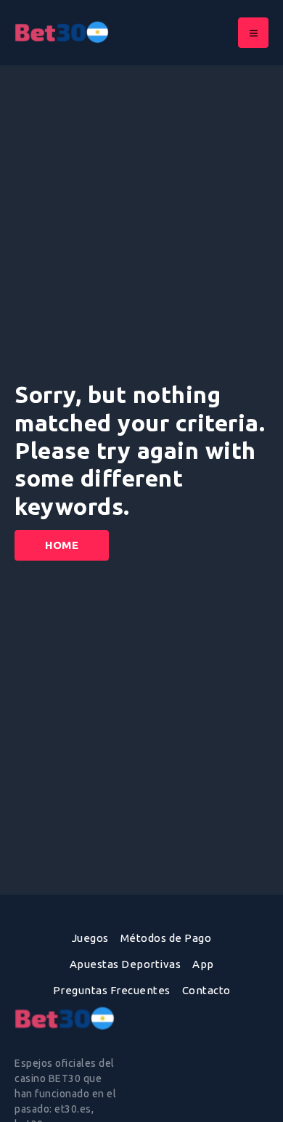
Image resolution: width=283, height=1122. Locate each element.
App (203, 964)
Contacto (206, 990)
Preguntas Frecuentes (112, 990)
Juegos (90, 938)
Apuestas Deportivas (125, 964)
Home (61, 545)
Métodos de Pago (166, 938)
